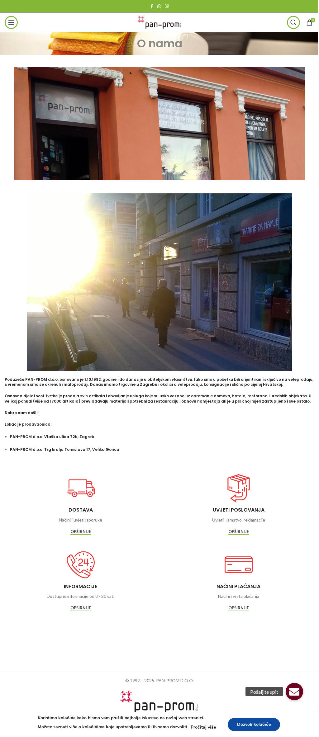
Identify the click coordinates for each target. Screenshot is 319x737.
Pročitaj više (203, 727)
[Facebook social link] (151, 6)
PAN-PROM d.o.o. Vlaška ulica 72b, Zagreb (52, 436)
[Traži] (293, 22)
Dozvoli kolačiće (254, 724)
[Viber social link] (167, 6)
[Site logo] (159, 22)
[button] (294, 691)
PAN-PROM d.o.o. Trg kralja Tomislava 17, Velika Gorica (64, 449)
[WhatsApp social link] (159, 6)
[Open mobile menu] (11, 22)
